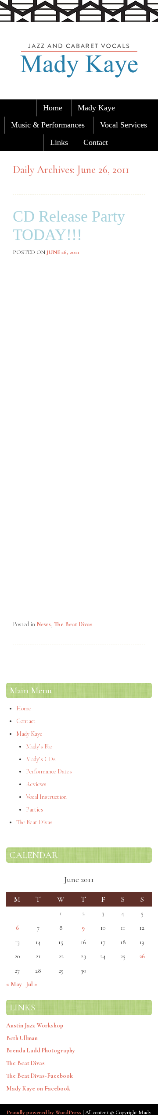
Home (52, 107)
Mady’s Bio (39, 746)
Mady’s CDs (41, 759)
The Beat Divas (73, 624)
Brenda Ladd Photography (40, 1050)
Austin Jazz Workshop (34, 1025)
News (43, 624)
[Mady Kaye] (79, 93)
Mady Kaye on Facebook (38, 1088)
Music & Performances (48, 124)
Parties (34, 809)
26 (142, 956)
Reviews (36, 784)
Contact (95, 142)
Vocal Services (123, 124)
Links (59, 142)
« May (14, 984)
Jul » (31, 984)
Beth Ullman (22, 1038)
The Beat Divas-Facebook (39, 1076)
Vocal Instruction (46, 797)
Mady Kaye (96, 107)
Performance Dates (49, 771)
